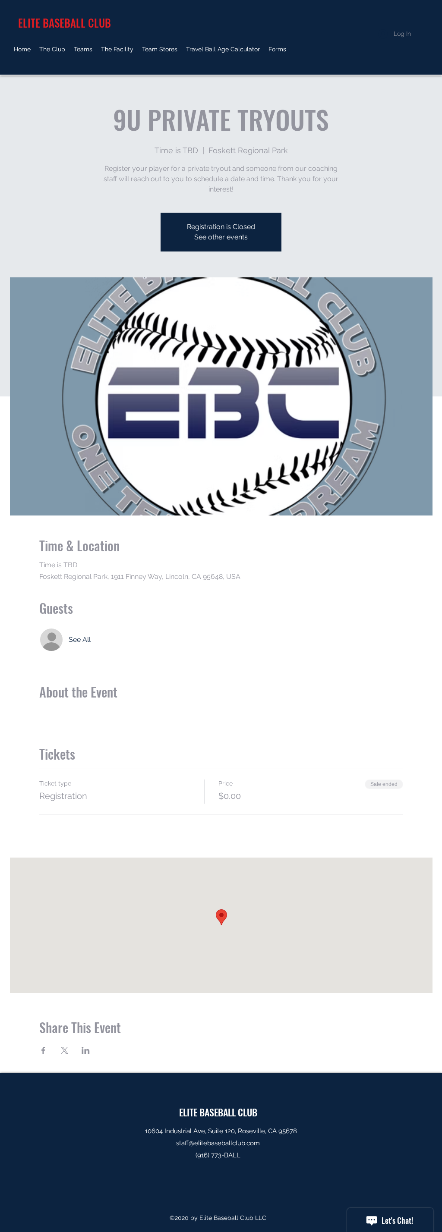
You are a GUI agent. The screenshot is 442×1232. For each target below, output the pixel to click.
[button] (52, 49)
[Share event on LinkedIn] (86, 1050)
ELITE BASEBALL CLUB (218, 1112)
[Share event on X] (64, 1050)
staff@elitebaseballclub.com (218, 1143)
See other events (221, 237)
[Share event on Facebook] (43, 1050)
